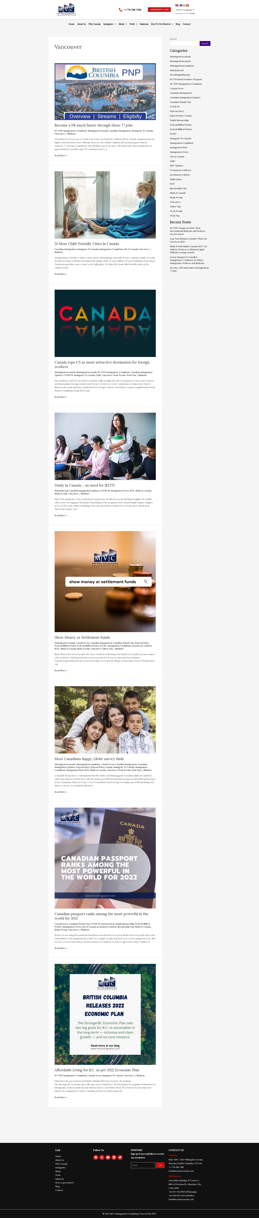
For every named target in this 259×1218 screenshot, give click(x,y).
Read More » (61, 155)
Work (132, 24)
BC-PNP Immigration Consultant (71, 130)
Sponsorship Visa (126, 927)
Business (144, 24)
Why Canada (94, 24)
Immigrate (108, 24)
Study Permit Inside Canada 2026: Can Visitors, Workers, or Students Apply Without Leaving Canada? (188, 249)
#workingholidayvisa (180, 74)
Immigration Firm (75, 770)
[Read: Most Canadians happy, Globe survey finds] (105, 719)
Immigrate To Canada (142, 130)
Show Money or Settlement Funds (82, 637)
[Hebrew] (184, 5)
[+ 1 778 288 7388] (120, 9)
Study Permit (61, 493)
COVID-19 (68, 375)
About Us (81, 24)
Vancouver (60, 133)
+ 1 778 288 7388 (132, 9)
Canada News (82, 643)
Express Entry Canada (101, 767)
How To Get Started (160, 24)
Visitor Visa (107, 648)
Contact (186, 24)
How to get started (64, 1182)
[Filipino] (180, 5)
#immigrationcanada (86, 372)
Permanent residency (180, 170)
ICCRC (103, 645)
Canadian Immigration (120, 130)
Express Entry (142, 643)
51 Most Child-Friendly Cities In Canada (87, 243)
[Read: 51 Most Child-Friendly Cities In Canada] (105, 204)
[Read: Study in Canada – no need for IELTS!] (105, 446)
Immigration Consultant (111, 249)
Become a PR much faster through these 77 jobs (94, 125)
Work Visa (131, 375)
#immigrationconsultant (88, 764)
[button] (109, 24)
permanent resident (142, 645)
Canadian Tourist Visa (123, 643)
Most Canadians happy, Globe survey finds (89, 759)
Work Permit (119, 375)
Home (72, 24)
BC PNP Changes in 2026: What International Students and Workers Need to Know (187, 231)
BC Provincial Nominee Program (186, 79)
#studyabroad (61, 490)
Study (121, 24)
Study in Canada (143, 490)
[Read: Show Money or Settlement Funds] (105, 581)
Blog (178, 24)
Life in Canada (131, 249)
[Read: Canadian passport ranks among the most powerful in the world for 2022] (105, 858)
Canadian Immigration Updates (84, 490)
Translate (192, 13)
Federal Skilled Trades (65, 645)
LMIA (98, 375)
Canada (173, 1155)
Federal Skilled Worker (88, 645)
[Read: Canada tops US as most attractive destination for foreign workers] (105, 323)
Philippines (175, 1176)
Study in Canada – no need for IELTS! (85, 485)
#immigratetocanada (98, 130)
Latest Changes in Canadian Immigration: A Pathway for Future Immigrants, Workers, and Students (187, 260)
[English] (177, 5)
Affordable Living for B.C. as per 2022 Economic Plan (97, 1070)
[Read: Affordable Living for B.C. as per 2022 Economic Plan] (105, 1014)
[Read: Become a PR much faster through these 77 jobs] (105, 91)
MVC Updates (176, 165)
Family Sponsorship (125, 924)
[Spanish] (187, 5)
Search (173, 39)
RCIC (132, 490)
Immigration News (120, 490)
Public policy (176, 179)
